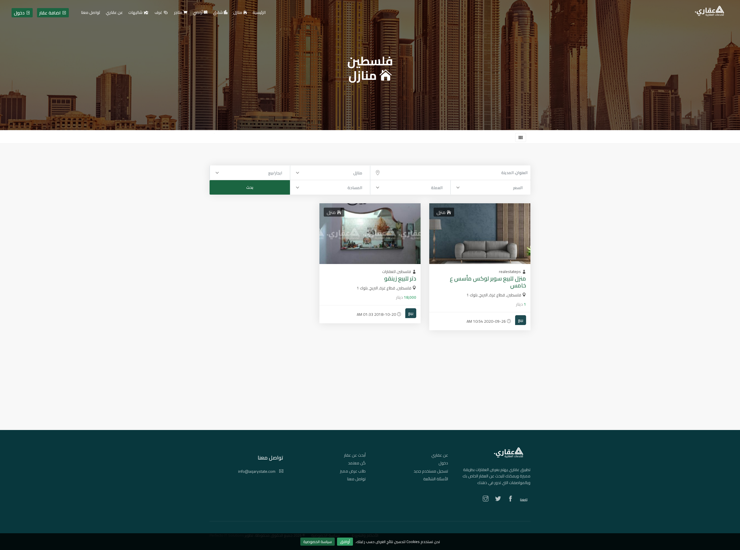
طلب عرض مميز (353, 471)
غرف (159, 12)
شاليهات (135, 12)
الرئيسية (259, 12)
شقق (218, 12)
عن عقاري (439, 455)
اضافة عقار (50, 12)
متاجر (178, 12)
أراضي (198, 12)
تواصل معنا (356, 479)
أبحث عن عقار (355, 455)
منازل (238, 12)
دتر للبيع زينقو (400, 278)
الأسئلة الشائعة (435, 479)
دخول (443, 463)
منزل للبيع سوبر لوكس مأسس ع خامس (488, 282)
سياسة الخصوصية (317, 541)
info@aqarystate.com (257, 471)
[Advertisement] (370, 389)
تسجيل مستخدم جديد (431, 471)
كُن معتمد (357, 463)
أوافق (345, 541)
